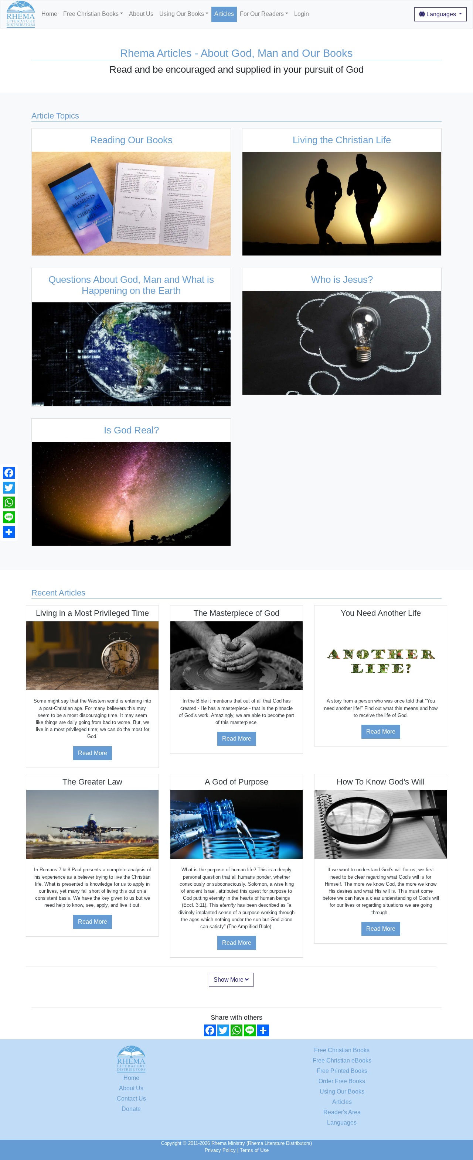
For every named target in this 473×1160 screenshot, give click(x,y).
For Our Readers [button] (262, 14)
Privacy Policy (220, 1150)
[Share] (8, 532)
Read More (92, 753)
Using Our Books (342, 1091)
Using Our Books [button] (181, 14)
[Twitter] (8, 487)
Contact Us (131, 1098)
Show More (229, 980)
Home (49, 14)
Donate (131, 1109)
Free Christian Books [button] (91, 14)
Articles (224, 14)
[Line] (8, 517)
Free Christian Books (342, 1050)
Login (301, 14)
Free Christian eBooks (342, 1060)
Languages (441, 14)
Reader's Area (342, 1112)
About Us (141, 14)
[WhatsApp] (8, 502)
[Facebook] (8, 473)
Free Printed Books (342, 1071)
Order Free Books (342, 1081)
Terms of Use (254, 1150)
